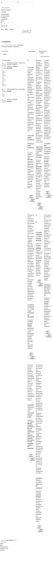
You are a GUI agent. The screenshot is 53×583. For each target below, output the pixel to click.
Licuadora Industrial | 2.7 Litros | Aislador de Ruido (39, 236)
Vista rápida (29, 203)
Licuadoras (30, 152)
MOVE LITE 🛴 (26, 31)
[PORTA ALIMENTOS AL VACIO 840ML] (4, 93)
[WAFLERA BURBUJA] (4, 101)
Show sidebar (32, 51)
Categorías (3, 34)
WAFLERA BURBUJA (12, 99)
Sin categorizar (30, 421)
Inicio (3, 45)
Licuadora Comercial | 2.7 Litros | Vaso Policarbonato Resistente (30, 311)
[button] (30, 197)
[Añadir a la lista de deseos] (29, 193)
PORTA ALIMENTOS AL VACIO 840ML (16, 89)
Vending (29, 154)
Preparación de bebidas (11, 45)
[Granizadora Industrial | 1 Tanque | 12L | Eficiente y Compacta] (4, 74)
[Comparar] (29, 133)
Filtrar (4, 54)
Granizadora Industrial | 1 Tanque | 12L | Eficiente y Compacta (16, 63)
